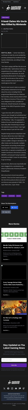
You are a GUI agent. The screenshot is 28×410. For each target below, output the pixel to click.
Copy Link (7, 212)
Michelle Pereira (7, 250)
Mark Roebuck (6, 287)
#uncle (18, 196)
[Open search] (2, 7)
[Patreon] (20, 388)
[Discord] (16, 388)
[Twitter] (4, 388)
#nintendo (11, 196)
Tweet (6, 207)
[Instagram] (12, 388)
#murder (4, 196)
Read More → (6, 259)
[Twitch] (24, 388)
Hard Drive (16, 2)
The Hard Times (7, 2)
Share (15, 207)
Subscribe (14, 365)
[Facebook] (8, 388)
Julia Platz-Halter (8, 29)
